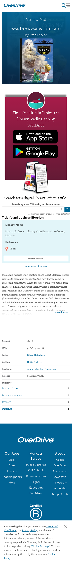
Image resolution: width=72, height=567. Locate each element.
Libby (12, 459)
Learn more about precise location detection (49, 214)
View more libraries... (36, 266)
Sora (12, 465)
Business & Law (36, 476)
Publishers (36, 493)
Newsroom (60, 482)
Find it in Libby (36, 258)
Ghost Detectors (32, 28)
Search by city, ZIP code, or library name (36, 204)
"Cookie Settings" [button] (40, 546)
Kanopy (12, 471)
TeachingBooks (12, 476)
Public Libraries (36, 464)
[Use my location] (60, 209)
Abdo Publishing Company (41, 369)
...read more (61, 312)
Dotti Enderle (38, 35)
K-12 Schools (36, 470)
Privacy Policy (29, 530)
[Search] (67, 209)
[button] (12, 453)
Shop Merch (60, 494)
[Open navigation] (66, 5)
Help (12, 482)
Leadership (60, 488)
